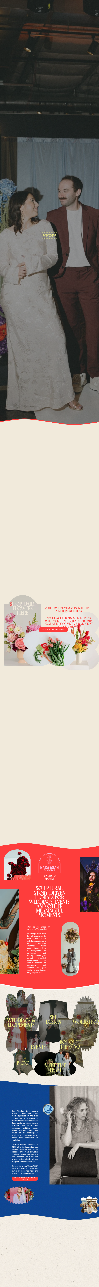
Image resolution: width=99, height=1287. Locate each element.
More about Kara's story (24, 1178)
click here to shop (53, 629)
